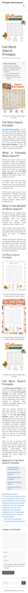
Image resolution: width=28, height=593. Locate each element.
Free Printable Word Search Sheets (14, 521)
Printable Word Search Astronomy (14, 478)
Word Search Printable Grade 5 (14, 483)
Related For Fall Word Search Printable (14, 77)
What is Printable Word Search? (13, 68)
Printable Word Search (12, 2)
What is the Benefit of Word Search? (11, 70)
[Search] (24, 583)
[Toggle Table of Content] (22, 64)
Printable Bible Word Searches (14, 473)
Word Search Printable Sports (14, 488)
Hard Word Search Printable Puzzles (13, 468)
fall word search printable (12, 496)
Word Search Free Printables (12, 519)
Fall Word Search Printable (11, 66)
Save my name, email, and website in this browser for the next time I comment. (14, 566)
